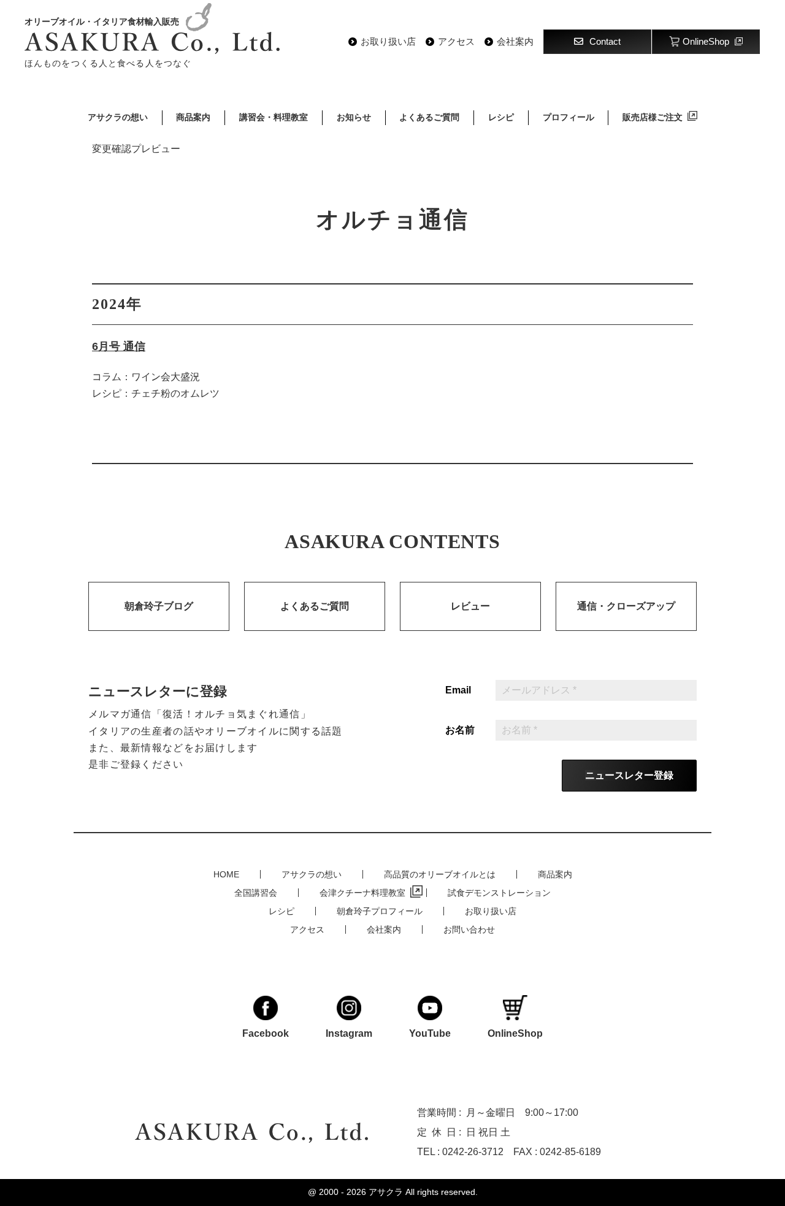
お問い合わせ (469, 929)
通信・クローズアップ (626, 606)
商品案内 (193, 117)
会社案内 (515, 42)
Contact (605, 41)
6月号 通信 (118, 346)
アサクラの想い (118, 117)
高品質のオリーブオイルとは (440, 874)
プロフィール (568, 117)
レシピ (501, 117)
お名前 (460, 730)
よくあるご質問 (429, 117)
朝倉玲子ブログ (158, 606)
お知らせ (354, 117)
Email (458, 690)
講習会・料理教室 (273, 117)
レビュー (470, 606)
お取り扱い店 (388, 42)
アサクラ (386, 1192)
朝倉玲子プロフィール (380, 911)
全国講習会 (255, 892)
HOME (226, 874)
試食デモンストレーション (499, 892)
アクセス (456, 42)
